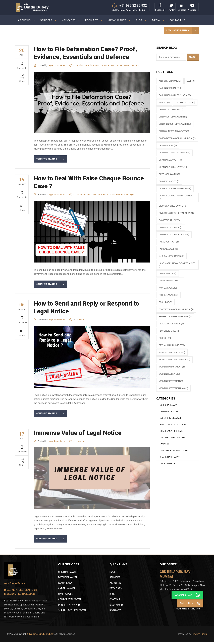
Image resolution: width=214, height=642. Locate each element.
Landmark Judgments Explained (177, 265)
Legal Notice (167, 273)
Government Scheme (171, 431)
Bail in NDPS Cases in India (175, 95)
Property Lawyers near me (175, 316)
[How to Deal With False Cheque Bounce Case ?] (92, 232)
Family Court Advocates (87, 65)
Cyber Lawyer (66, 588)
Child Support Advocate (174, 131)
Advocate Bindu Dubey (40, 633)
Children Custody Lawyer (175, 124)
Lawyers (135, 65)
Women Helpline (169, 374)
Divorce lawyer (169, 181)
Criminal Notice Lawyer (173, 167)
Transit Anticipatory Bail (174, 359)
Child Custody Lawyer (173, 116)
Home (113, 572)
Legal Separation (170, 280)
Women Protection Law (173, 388)
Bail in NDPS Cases (170, 88)
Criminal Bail (168, 145)
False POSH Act (169, 241)
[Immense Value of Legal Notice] (92, 478)
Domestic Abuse (169, 220)
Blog (112, 594)
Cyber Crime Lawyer (171, 418)
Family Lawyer (168, 249)
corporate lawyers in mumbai (177, 138)
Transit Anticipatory (172, 352)
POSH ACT (165, 302)
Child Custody (185, 102)
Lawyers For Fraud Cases (103, 194)
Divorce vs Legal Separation (176, 213)
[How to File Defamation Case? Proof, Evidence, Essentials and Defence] (92, 102)
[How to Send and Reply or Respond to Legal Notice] (92, 357)
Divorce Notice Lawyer (173, 206)
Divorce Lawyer (67, 577)
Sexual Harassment (172, 345)
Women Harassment (172, 366)
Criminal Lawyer (122, 65)
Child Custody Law (171, 109)
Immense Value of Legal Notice (78, 432)
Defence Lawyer (169, 174)
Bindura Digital (199, 633)
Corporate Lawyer (70, 599)
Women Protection (171, 381)
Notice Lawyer (168, 295)
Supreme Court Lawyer (72, 610)
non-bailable (168, 288)
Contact (115, 599)
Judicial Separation (171, 256)
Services (115, 577)
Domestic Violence (171, 227)
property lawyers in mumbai (176, 309)
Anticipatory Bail (170, 81)
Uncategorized (168, 463)
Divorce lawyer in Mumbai (175, 188)
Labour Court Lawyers (172, 437)
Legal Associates (56, 65)
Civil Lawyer (65, 594)
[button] (188, 608)
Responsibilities (169, 331)
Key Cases (116, 588)
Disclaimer (116, 605)
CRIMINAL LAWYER (68, 572)
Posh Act (115, 610)
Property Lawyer (69, 605)
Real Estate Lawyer (125, 194)
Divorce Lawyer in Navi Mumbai (176, 197)
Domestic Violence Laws (174, 234)
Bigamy (164, 102)
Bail (191, 81)
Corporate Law (107, 65)
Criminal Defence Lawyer (174, 152)
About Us (115, 583)
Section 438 (167, 338)
